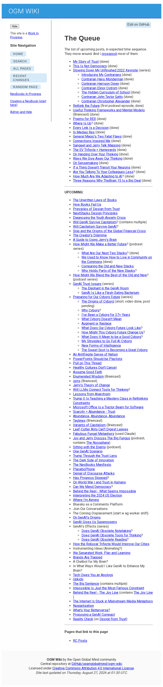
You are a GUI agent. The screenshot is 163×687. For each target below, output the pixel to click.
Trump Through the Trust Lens (95, 456)
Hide (14, 26)
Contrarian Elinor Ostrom (99, 88)
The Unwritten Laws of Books (95, 200)
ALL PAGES (22, 68)
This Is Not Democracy (90, 66)
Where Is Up (82, 123)
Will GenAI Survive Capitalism (95, 222)
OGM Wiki (23, 11)
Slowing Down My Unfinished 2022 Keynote (105, 70)
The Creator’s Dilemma (90, 235)
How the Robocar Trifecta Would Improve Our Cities (111, 544)
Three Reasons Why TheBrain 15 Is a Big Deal (107, 181)
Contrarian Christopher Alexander (106, 101)
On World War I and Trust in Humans (99, 482)
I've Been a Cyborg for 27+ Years (106, 315)
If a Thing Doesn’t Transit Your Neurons (101, 167)
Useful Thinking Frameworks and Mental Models (109, 110)
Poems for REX (84, 119)
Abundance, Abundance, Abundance (99, 416)
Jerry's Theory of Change (91, 385)
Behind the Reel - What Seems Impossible (104, 491)
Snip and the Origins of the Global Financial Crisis (109, 231)
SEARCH (20, 61)
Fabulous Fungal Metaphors (93, 434)
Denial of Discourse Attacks (94, 473)
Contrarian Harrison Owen (100, 84)
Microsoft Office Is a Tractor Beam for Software (108, 407)
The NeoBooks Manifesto (92, 465)
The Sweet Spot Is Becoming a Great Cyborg (115, 350)
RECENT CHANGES (21, 78)
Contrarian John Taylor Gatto (102, 97)
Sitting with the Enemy (89, 447)
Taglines (79, 421)
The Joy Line (143, 593)
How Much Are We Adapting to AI (97, 176)
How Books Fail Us (87, 204)
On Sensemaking (85, 163)
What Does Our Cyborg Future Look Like (111, 328)
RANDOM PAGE (25, 87)
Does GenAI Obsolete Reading (104, 540)
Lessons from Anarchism (91, 394)
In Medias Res (84, 132)
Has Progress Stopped (90, 478)
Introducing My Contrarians (101, 75)
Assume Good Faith (87, 372)
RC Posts (80, 641)
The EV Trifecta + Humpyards (94, 150)
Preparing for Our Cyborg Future (96, 297)
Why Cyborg (90, 310)
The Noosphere (97, 443)
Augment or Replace (96, 323)
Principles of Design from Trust (96, 209)
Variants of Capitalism (89, 425)
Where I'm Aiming (86, 500)
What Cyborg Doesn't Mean (102, 319)
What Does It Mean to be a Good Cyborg (111, 337)
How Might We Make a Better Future (100, 244)
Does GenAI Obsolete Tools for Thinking (111, 535)
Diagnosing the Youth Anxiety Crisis (99, 218)
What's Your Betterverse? (91, 610)
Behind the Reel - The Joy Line (95, 593)
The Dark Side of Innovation (93, 460)
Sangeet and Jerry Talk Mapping (97, 145)
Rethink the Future (86, 106)
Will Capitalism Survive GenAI (95, 227)
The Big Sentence (86, 584)
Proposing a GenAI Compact (94, 615)
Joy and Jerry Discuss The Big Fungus (101, 438)
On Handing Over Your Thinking (95, 154)
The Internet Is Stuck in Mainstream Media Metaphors (113, 601)
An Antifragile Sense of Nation (95, 354)
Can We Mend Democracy (92, 487)
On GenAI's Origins (87, 517)
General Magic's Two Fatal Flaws (97, 136)
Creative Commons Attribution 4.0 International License (93, 668)
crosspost (109, 54)
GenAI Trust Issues (87, 284)
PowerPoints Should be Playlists (97, 359)
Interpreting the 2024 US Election (97, 495)
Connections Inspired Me (91, 141)
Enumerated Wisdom (88, 376)
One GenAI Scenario (88, 451)
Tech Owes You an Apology (93, 575)
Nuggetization (83, 606)
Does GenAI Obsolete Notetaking (106, 531)
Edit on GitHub (138, 24)
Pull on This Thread (87, 363)
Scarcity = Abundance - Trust (94, 412)
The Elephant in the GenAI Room (105, 288)
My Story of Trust (86, 62)
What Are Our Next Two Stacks (104, 253)
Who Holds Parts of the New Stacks (108, 271)
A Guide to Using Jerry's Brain (95, 240)
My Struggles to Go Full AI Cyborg (107, 341)
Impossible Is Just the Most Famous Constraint (108, 588)
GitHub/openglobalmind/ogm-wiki (97, 664)
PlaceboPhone (84, 469)
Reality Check (83, 619)
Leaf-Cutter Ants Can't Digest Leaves (100, 429)
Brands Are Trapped (87, 557)
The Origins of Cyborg (98, 301)
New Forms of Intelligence (101, 346)
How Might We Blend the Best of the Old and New (110, 275)
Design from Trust (113, 619)
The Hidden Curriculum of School (106, 92)
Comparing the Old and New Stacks (108, 266)
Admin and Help (21, 112)
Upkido (78, 579)
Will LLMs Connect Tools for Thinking (100, 390)
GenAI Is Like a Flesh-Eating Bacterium (110, 293)
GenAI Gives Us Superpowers (95, 522)
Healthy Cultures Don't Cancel (95, 368)
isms (76, 381)
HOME (18, 54)
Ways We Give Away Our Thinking (97, 158)
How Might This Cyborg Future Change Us (112, 332)
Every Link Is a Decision (91, 128)
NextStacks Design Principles (95, 213)
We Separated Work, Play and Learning (101, 553)
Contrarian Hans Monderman (102, 79)
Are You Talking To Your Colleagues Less (103, 172)
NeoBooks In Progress (25, 94)
